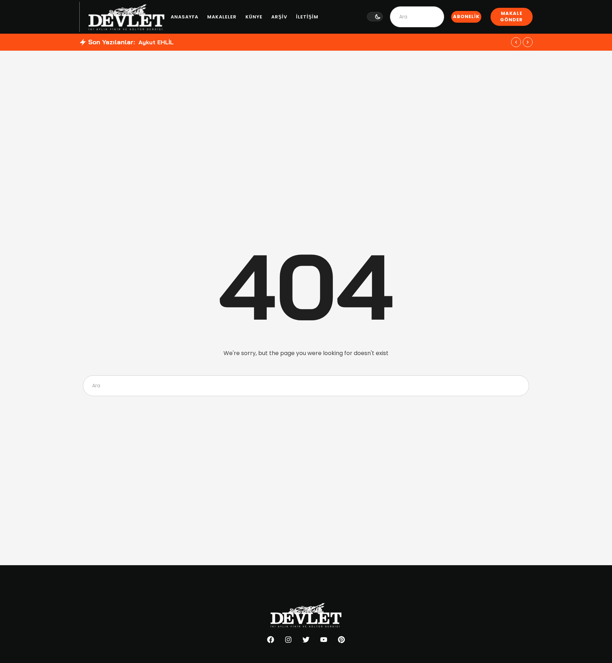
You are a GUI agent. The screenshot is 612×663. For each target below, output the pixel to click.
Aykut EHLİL (156, 42)
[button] (374, 16)
